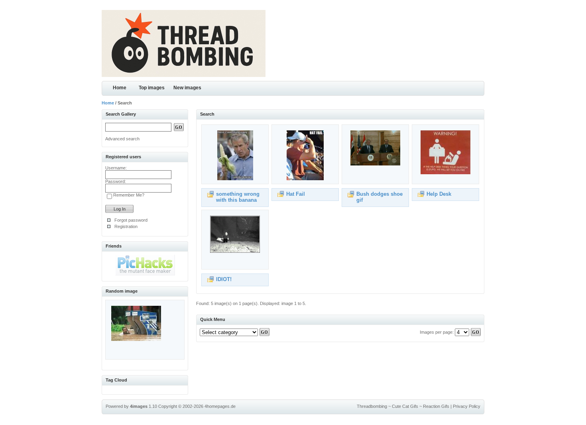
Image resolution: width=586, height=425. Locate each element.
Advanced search (122, 138)
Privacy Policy (466, 406)
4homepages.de (220, 406)
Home (119, 88)
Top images (152, 88)
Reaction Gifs (436, 406)
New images (187, 88)
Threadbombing (372, 406)
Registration (126, 226)
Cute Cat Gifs (405, 406)
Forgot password (130, 220)
